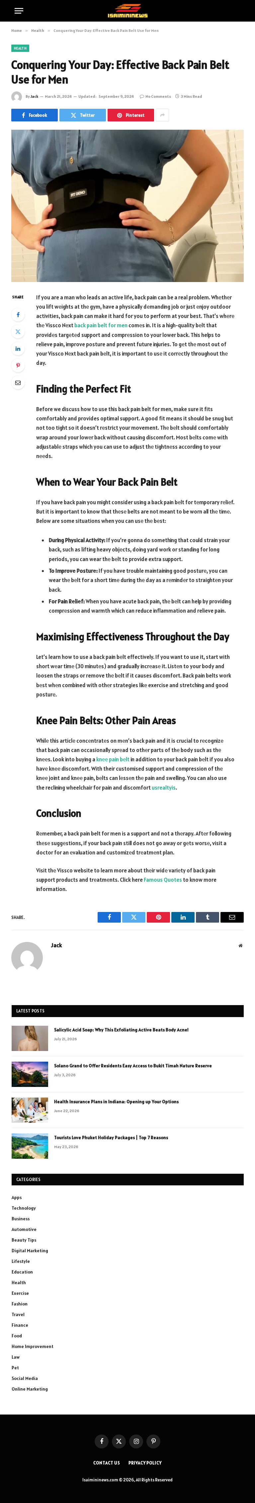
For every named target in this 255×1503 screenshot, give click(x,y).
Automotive (24, 1229)
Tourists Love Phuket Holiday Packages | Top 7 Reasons (111, 1137)
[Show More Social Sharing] (162, 115)
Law (16, 1357)
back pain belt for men (101, 325)
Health (20, 48)
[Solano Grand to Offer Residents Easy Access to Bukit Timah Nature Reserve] (30, 1074)
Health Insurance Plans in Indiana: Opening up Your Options (116, 1102)
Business (21, 1219)
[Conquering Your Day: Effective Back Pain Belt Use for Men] (127, 206)
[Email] (18, 382)
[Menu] (19, 10)
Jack (34, 96)
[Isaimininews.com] (127, 11)
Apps (17, 1197)
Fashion (20, 1304)
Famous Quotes (163, 879)
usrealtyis (164, 787)
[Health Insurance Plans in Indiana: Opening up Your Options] (30, 1110)
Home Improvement (32, 1346)
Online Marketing (30, 1389)
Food (17, 1336)
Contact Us (106, 1463)
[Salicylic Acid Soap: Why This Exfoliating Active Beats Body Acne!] (30, 1038)
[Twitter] (18, 331)
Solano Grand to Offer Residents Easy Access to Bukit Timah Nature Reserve (133, 1066)
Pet (15, 1368)
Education (22, 1272)
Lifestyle (21, 1261)
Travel (18, 1314)
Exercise (20, 1293)
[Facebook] (18, 314)
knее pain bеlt (112, 759)
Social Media (25, 1378)
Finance (20, 1325)
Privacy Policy (145, 1463)
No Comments (158, 96)
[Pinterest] (18, 365)
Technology (24, 1208)
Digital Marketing (30, 1251)
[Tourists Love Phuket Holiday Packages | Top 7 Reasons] (30, 1146)
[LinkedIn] (18, 348)
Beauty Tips (24, 1240)
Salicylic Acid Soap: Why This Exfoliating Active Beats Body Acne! (121, 1030)
